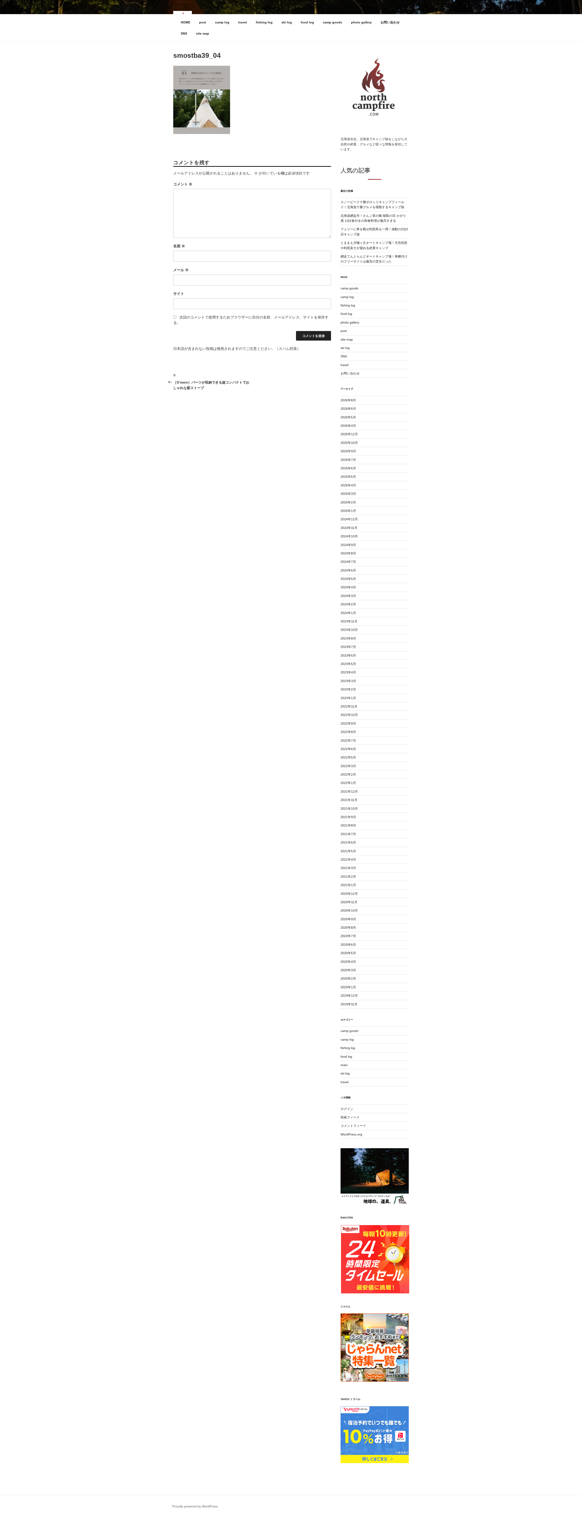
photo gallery (361, 22)
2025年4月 (348, 485)
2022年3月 (348, 766)
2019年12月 (349, 995)
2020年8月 (348, 927)
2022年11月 (349, 706)
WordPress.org (351, 1134)
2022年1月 (348, 783)
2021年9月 (348, 817)
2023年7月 (348, 647)
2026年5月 (348, 417)
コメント (182, 184)
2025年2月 (348, 502)
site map (202, 33)
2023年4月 (348, 672)
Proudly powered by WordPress (195, 1506)
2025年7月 (348, 460)
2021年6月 (348, 842)
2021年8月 (348, 825)
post (202, 22)
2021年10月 (349, 808)
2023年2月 (348, 689)
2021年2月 (348, 876)
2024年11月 (349, 528)
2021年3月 (348, 868)
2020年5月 (348, 953)
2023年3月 (348, 681)
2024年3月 (348, 596)
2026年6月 (348, 408)
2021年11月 (349, 800)
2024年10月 (349, 536)
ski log (286, 22)
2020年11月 (349, 902)
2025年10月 (349, 443)
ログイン (347, 1109)
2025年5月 (348, 476)
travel (242, 22)
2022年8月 (348, 732)
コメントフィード (353, 1126)
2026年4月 (348, 425)
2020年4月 (348, 961)
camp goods (332, 22)
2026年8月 (348, 400)
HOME (185, 22)
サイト (178, 294)
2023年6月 (348, 655)
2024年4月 (348, 587)
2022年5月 (348, 757)
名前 (179, 246)
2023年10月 (349, 630)
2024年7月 (348, 562)
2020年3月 (348, 970)
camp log (222, 22)
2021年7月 (348, 834)
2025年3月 (348, 494)
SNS (184, 33)
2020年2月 (348, 978)
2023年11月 (349, 621)
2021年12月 (349, 791)
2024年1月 (348, 613)
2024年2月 (348, 604)
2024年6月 (348, 570)
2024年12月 (349, 519)
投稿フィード (350, 1117)
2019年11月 (349, 1004)
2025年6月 (348, 468)
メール (181, 270)
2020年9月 (348, 919)
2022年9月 (348, 723)
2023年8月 (348, 638)
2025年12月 (349, 434)
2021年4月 (348, 859)
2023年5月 (348, 664)
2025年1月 (348, 511)
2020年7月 (348, 936)
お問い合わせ (390, 22)
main (344, 1065)
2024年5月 (348, 579)
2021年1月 (348, 885)
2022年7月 (348, 740)
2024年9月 (348, 545)
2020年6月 (348, 944)
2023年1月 (348, 698)
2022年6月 (348, 749)
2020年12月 (349, 893)
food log (307, 22)
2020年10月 (349, 910)
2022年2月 (348, 774)
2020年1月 (348, 987)
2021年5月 (348, 851)
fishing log (264, 22)
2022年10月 (349, 715)
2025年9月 (348, 451)
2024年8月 (348, 553)
